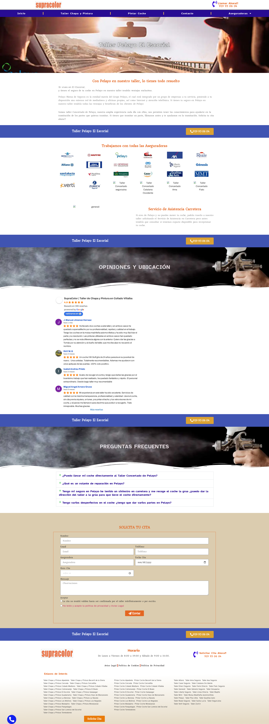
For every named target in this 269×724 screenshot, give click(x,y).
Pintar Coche (137, 13)
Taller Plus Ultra (191, 698)
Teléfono (139, 547)
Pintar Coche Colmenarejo (124, 689)
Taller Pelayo (179, 698)
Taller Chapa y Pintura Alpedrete (56, 680)
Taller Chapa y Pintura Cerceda (55, 683)
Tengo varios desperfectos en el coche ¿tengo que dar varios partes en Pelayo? (116, 502)
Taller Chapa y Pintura (77, 13)
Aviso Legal (111, 665)
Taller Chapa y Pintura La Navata (85, 698)
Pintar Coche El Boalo (145, 689)
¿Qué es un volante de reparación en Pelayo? (93, 483)
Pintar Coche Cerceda (123, 683)
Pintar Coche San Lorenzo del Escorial (151, 707)
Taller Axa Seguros (209, 680)
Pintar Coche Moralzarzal (145, 704)
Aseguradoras (238, 13)
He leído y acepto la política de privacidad (85, 606)
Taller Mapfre (215, 692)
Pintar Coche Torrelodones (124, 710)
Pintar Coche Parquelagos (124, 707)
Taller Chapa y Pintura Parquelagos (57, 707)
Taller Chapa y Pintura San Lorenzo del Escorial (62, 710)
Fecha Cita (140, 557)
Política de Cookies (129, 665)
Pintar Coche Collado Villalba (152, 686)
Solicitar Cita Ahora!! (212, 653)
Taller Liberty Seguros (182, 692)
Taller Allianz (179, 680)
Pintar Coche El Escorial (124, 692)
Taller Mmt (178, 695)
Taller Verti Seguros (181, 704)
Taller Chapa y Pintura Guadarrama (57, 695)
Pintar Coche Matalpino (123, 704)
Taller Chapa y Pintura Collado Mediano (59, 686)
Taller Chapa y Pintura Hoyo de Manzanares (90, 695)
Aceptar (64, 598)
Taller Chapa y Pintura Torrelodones (57, 713)
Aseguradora (66, 557)
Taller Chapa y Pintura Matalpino (56, 704)
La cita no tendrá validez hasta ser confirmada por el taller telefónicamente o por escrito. (109, 601)
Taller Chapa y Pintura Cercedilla (83, 683)
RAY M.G (68, 351)
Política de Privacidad (152, 665)
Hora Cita (65, 568)
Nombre (64, 536)
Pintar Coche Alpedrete (123, 680)
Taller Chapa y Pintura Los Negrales (87, 701)
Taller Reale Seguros (182, 701)
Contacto (187, 13)
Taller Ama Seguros (193, 680)
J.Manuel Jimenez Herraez (77, 320)
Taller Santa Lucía (199, 701)
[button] (135, 475)
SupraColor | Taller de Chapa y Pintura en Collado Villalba (98, 298)
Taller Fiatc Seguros (217, 686)
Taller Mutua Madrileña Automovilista (199, 695)
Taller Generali (179, 689)
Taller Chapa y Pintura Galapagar (84, 692)
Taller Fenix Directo (199, 686)
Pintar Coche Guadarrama (124, 695)
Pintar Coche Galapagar (144, 692)
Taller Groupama (212, 689)
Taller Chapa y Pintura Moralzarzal (84, 704)
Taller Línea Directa (200, 692)
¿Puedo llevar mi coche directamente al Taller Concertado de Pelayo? (109, 475)
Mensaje (64, 579)
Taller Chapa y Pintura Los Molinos (57, 701)
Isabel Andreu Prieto (74, 369)
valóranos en (72, 313)
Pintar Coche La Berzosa (124, 698)
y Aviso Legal (116, 606)
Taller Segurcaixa (214, 701)
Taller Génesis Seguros (196, 689)
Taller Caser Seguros (182, 683)
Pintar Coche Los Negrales (147, 701)
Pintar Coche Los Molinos (124, 701)
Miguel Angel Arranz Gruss (77, 387)
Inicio (21, 13)
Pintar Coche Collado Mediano (126, 686)
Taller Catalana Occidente (202, 683)
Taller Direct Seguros (182, 686)
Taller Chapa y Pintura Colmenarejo (57, 689)
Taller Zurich (196, 704)
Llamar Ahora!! (228, 3)
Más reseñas (96, 409)
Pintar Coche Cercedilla (143, 683)
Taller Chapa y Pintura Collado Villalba (92, 686)
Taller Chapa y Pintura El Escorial (56, 692)
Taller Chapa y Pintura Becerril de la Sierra (88, 680)
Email (63, 547)
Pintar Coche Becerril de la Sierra (147, 680)
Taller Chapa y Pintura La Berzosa (56, 698)
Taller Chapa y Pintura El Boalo (85, 689)
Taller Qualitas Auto (207, 698)
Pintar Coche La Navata (145, 698)
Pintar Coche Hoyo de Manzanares (150, 695)
